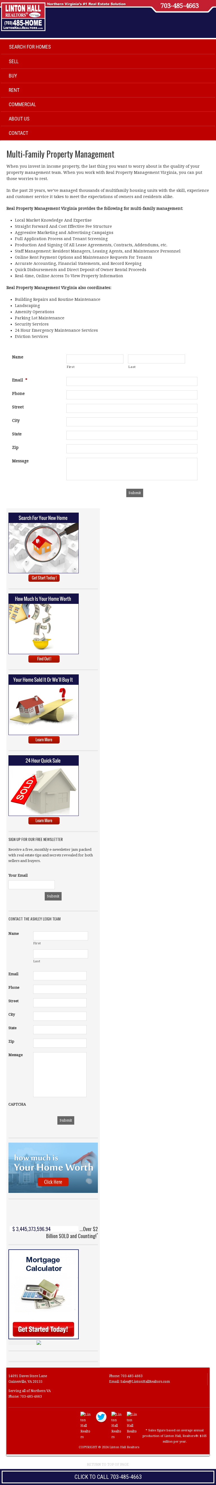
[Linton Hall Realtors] (85, 1437)
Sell (14, 61)
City (16, 420)
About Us (19, 119)
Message (20, 461)
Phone (18, 393)
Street (18, 407)
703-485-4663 (180, 6)
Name (17, 357)
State (17, 434)
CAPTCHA (17, 1104)
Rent (14, 90)
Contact (18, 133)
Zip (15, 447)
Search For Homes (30, 47)
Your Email (18, 875)
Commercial (22, 104)
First (71, 367)
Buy (13, 76)
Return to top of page (108, 1464)
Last (132, 367)
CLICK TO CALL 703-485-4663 (108, 1476)
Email (19, 380)
